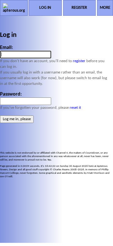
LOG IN (45, 8)
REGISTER (79, 8)
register (79, 61)
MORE (105, 8)
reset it (75, 108)
